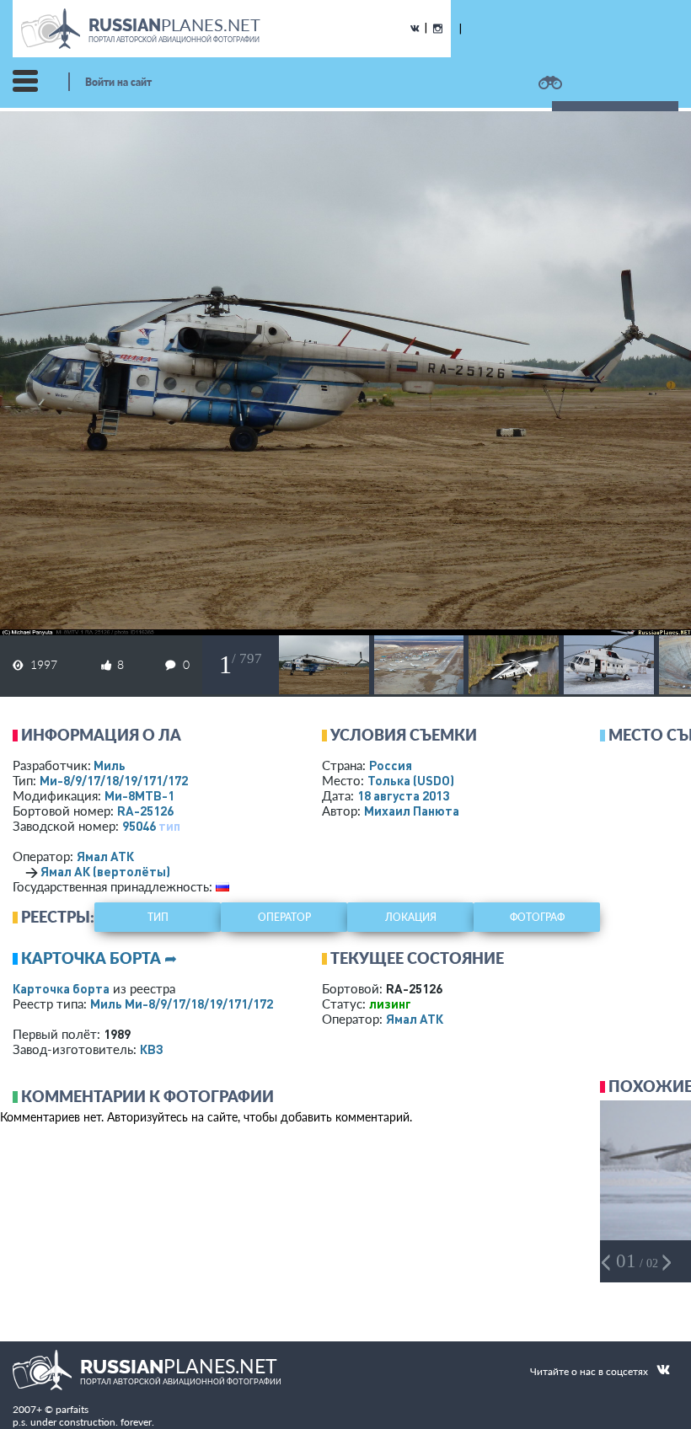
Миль (110, 765)
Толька (410, 780)
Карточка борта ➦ (99, 958)
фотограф (537, 917)
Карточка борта (61, 988)
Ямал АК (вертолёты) (105, 871)
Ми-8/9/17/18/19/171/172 (114, 780)
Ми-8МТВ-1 (139, 795)
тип (169, 825)
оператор (284, 917)
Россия (390, 765)
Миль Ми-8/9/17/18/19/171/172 (181, 1003)
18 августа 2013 (403, 795)
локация (411, 917)
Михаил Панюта (411, 810)
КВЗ (151, 1049)
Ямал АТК (105, 856)
